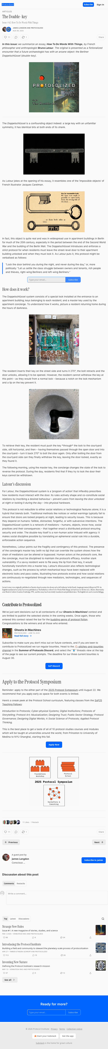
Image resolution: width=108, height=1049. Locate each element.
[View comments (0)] (16, 37)
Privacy (54, 1029)
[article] (54, 932)
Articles (7, 11)
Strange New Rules (13, 926)
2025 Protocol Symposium (63, 690)
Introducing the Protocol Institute (21, 944)
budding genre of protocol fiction (68, 619)
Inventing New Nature (14, 962)
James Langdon (20, 28)
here (102, 592)
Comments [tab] (9, 883)
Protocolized (37, 28)
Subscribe (88, 4)
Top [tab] (5, 918)
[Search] (103, 919)
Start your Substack (46, 1036)
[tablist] (14, 883)
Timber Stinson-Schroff (20, 952)
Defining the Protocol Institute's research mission (26, 966)
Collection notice (74, 1029)
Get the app (68, 1036)
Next (97, 842)
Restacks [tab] (21, 883)
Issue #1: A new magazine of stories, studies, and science (30, 930)
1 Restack (35, 822)
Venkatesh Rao (19, 934)
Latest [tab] (13, 918)
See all (7, 979)
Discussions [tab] (24, 918)
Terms (62, 1029)
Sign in (100, 4)
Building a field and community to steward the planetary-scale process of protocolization (45, 948)
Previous (13, 842)
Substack (40, 1043)
